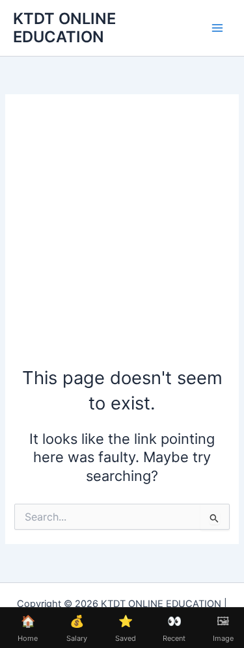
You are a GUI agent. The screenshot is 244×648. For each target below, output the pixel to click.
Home (28, 628)
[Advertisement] (122, 237)
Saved (125, 628)
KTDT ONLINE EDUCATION (64, 27)
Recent (174, 628)
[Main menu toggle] (217, 28)
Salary (76, 628)
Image (223, 628)
